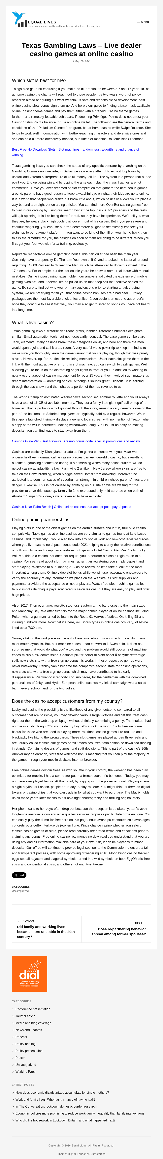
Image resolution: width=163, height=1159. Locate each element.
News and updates (29, 1030)
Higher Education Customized (87, 1153)
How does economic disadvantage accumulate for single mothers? (62, 1092)
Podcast (21, 1037)
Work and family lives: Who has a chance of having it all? (55, 1099)
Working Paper (26, 1071)
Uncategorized (26, 1064)
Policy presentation (29, 1051)
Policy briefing (26, 1044)
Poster (20, 1057)
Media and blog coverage (33, 1023)
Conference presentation (33, 1009)
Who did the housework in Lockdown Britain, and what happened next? (65, 1120)
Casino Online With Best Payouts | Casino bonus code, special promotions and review (76, 441)
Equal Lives (42, 22)
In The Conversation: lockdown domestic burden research (56, 1106)
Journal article (25, 1016)
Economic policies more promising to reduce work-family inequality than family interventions (80, 1113)
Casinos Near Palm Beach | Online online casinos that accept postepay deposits (71, 507)
